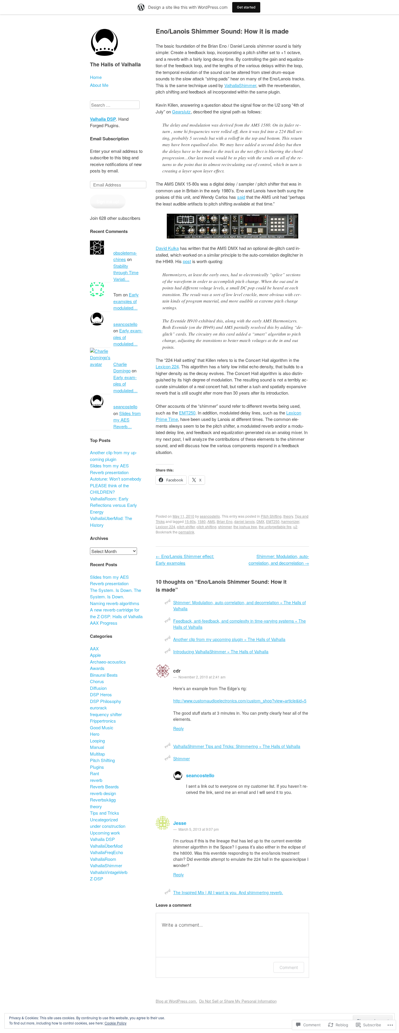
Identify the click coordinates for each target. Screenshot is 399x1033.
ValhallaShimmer (240, 85)
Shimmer (181, 758)
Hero (94, 734)
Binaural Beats (104, 675)
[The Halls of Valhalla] (104, 58)
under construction (107, 826)
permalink (186, 531)
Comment (289, 967)
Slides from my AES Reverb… (127, 419)
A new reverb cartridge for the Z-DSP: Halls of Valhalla (116, 613)
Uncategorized (104, 819)
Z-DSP (96, 878)
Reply (178, 728)
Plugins (97, 767)
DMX (260, 521)
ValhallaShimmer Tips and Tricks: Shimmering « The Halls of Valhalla (236, 746)
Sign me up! (107, 201)
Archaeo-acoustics (108, 662)
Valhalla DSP (103, 119)
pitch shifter (186, 526)
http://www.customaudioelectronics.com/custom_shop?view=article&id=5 (239, 701)
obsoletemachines (125, 256)
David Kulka (167, 248)
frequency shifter (106, 714)
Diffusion (98, 688)
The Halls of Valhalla (115, 64)
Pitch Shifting (271, 516)
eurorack (98, 707)
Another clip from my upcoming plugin (113, 455)
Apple (95, 655)
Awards (97, 668)
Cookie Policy (115, 1022)
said (241, 197)
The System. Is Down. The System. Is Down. (115, 593)
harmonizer (290, 521)
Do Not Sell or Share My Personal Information (238, 1001)
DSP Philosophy (105, 701)
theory (288, 516)
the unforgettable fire (275, 526)
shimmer (225, 526)
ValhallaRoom (103, 859)
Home (96, 77)
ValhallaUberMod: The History (111, 521)
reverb (96, 780)
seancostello (210, 516)
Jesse (179, 823)
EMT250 (187, 413)
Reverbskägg (103, 800)
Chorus (97, 681)
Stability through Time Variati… (125, 272)
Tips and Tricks (104, 813)
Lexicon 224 (167, 366)
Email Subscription (109, 138)
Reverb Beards (104, 786)
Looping (97, 740)
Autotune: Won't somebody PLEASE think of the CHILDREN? (115, 485)
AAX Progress (103, 623)
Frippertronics (103, 721)
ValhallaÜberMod (106, 846)
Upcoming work (105, 833)
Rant (94, 773)
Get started (246, 7)
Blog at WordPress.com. (176, 1001)
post (187, 261)
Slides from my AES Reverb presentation (109, 468)
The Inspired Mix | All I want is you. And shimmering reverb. (228, 892)
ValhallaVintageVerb (108, 872)
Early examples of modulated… (126, 301)
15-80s (190, 521)
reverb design (103, 793)
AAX (94, 648)
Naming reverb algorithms (114, 603)
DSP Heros (101, 694)
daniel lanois (244, 521)
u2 (295, 526)
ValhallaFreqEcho (106, 852)
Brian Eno (225, 521)
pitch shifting (206, 526)
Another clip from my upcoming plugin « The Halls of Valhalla (229, 639)
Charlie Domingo (122, 367)
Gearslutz (181, 111)
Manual (97, 747)
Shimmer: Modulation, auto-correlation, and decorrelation (279, 559)
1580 (201, 521)
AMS (211, 521)
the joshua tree (245, 526)
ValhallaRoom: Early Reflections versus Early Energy (113, 505)
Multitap (97, 754)
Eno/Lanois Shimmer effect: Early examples (185, 559)
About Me (99, 85)
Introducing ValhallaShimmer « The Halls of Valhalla (220, 651)
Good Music (101, 727)
